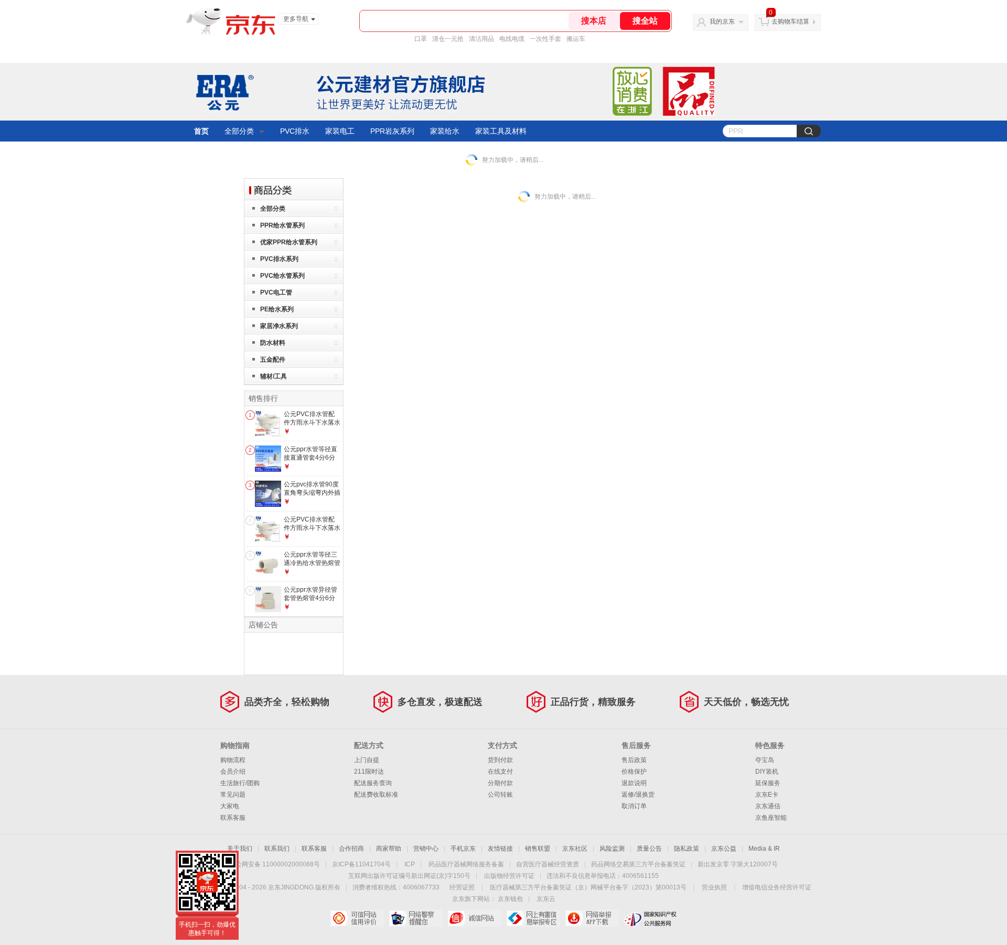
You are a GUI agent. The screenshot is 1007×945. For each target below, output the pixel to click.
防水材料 (272, 342)
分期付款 (500, 783)
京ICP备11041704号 (361, 864)
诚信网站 (474, 918)
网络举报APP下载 (592, 918)
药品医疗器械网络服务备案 (466, 864)
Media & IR (764, 848)
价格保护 (634, 771)
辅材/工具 (273, 376)
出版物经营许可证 (509, 875)
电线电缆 (511, 38)
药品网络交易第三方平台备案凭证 (638, 864)
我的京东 (722, 21)
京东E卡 (766, 794)
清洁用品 (481, 38)
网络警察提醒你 (416, 918)
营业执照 (714, 887)
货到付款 (500, 760)
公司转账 (500, 794)
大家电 (229, 806)
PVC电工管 (276, 292)
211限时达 (369, 771)
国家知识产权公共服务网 (651, 918)
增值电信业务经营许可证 (776, 887)
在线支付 (500, 771)
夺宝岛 (764, 760)
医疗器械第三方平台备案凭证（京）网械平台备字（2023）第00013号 (588, 887)
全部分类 (239, 131)
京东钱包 (510, 899)
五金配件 (272, 359)
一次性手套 (545, 38)
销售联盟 (537, 848)
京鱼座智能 (771, 817)
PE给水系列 (277, 309)
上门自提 (366, 760)
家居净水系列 (279, 326)
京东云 (546, 899)
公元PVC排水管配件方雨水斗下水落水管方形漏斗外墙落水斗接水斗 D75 (312, 532)
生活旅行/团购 (240, 783)
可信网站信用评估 (357, 918)
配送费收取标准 (376, 794)
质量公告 (649, 848)
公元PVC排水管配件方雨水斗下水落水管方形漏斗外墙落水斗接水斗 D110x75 (312, 426)
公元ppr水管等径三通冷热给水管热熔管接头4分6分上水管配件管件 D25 (312, 567)
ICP (409, 864)
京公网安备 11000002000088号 (274, 864)
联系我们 (277, 848)
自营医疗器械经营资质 (547, 864)
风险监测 (612, 848)
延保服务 (767, 783)
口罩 (420, 38)
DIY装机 (766, 771)
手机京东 (463, 848)
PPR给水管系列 (282, 225)
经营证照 (462, 887)
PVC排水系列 (279, 259)
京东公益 (723, 848)
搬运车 (575, 38)
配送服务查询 (373, 783)
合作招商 (351, 848)
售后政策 (634, 760)
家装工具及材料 (501, 131)
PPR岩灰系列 (392, 131)
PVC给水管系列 (282, 275)
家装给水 (444, 131)
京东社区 (574, 848)
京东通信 (767, 806)
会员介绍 (232, 771)
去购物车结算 (790, 21)
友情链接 (500, 848)
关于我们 (239, 848)
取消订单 (634, 806)
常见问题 (232, 794)
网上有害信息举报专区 (533, 918)
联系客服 (232, 817)
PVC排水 (294, 131)
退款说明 (634, 783)
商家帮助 (388, 848)
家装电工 (340, 131)
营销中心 (425, 848)
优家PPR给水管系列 (288, 242)
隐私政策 (686, 848)
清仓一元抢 (448, 38)
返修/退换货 (638, 794)
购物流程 (232, 760)
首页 (201, 131)
